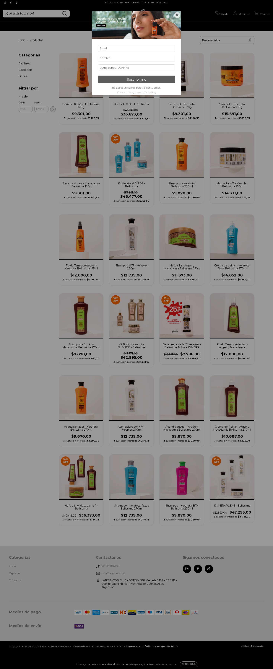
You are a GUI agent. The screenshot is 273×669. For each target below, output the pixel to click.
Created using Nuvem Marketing (136, 92)
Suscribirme (136, 79)
